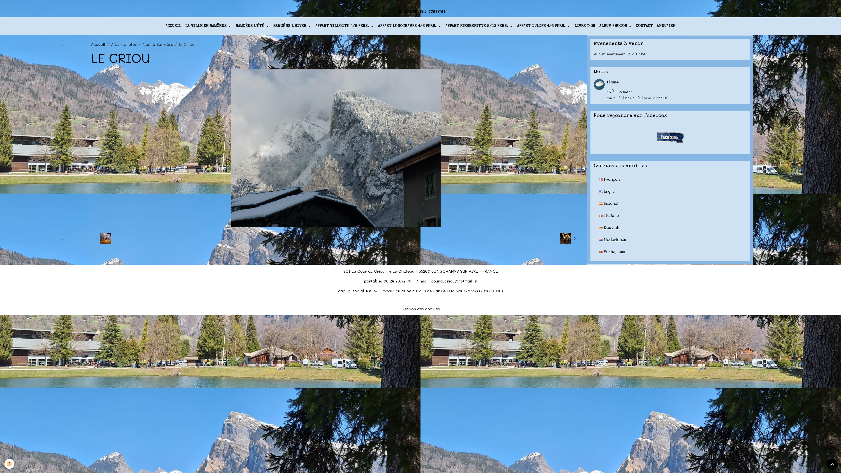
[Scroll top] (832, 464)
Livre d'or (584, 26)
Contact (644, 26)
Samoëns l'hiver (290, 26)
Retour (335, 238)
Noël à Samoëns (158, 44)
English (609, 191)
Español (610, 203)
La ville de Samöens (206, 26)
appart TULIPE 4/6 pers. (542, 26)
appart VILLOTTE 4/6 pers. (342, 26)
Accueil (173, 26)
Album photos (613, 26)
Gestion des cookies (420, 308)
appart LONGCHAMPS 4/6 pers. (408, 26)
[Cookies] (9, 464)
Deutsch (610, 227)
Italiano (610, 215)
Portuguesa (613, 251)
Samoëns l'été (250, 26)
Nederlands (614, 239)
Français (611, 179)
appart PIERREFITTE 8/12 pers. (477, 26)
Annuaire (666, 26)
